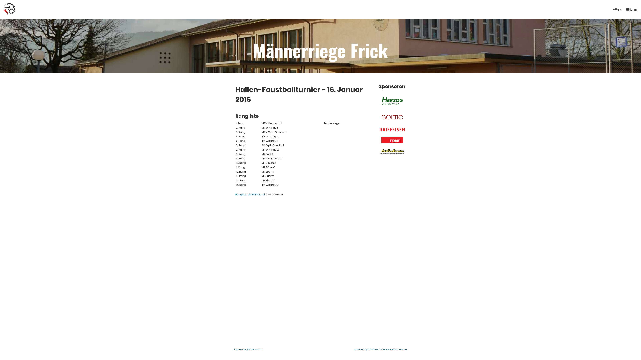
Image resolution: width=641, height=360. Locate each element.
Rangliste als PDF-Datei (250, 194)
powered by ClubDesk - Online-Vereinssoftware (380, 349)
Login (618, 9)
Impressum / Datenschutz (248, 349)
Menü (633, 9)
